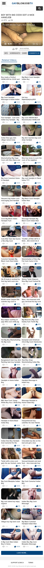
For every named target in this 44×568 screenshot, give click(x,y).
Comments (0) (34, 53)
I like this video (13, 49)
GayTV (22, 3)
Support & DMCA (17, 562)
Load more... (22, 553)
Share (24, 53)
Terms (30, 562)
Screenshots (15, 53)
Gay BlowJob (20, 566)
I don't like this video (16, 49)
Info (6, 53)
